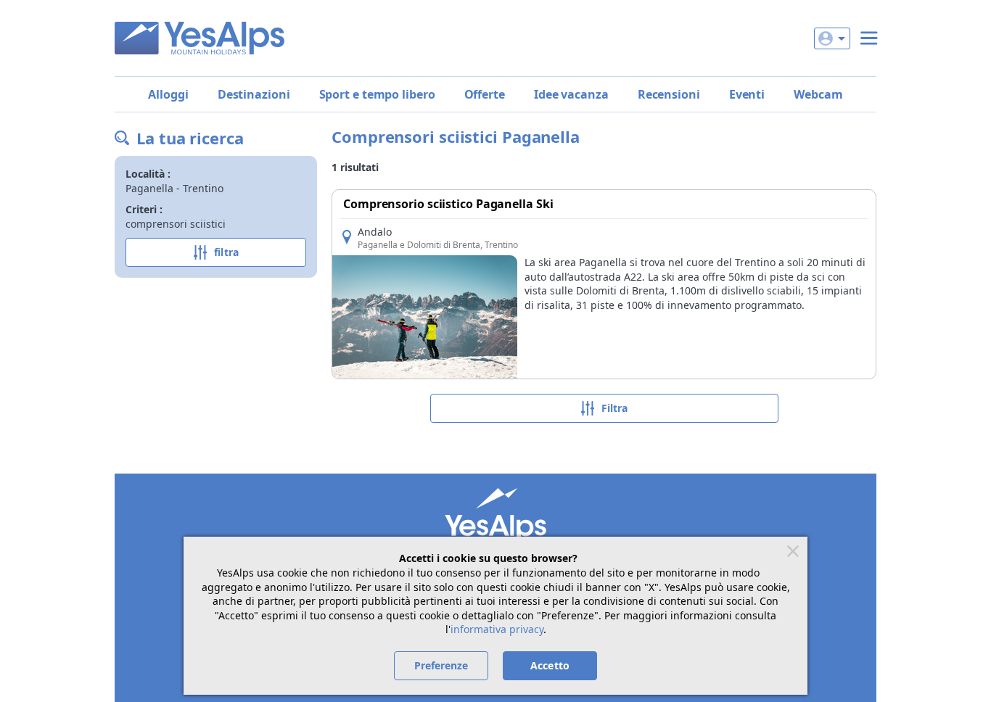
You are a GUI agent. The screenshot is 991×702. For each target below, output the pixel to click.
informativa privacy (497, 629)
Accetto (549, 665)
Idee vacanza (571, 94)
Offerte (484, 94)
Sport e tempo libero (377, 94)
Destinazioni (254, 94)
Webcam (818, 94)
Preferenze (441, 665)
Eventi (747, 94)
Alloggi (168, 94)
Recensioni (669, 94)
